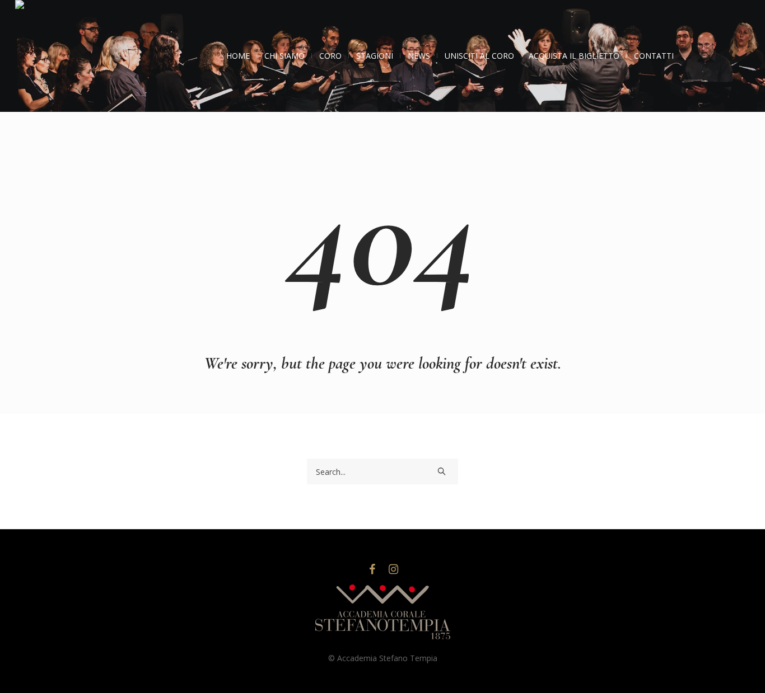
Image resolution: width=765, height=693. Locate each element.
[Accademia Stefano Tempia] (382, 612)
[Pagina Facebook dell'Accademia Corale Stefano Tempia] (372, 569)
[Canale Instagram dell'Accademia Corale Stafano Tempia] (393, 569)
